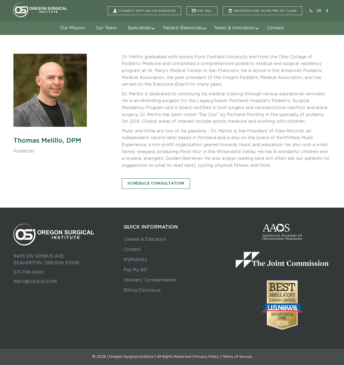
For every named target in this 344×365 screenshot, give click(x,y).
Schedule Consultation (155, 183)
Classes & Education (145, 239)
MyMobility (135, 260)
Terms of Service (237, 357)
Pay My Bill (135, 270)
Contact (132, 249)
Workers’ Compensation (150, 280)
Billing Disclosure (142, 290)
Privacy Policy (206, 357)
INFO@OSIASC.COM (35, 282)
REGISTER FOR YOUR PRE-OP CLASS (265, 10)
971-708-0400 (28, 272)
